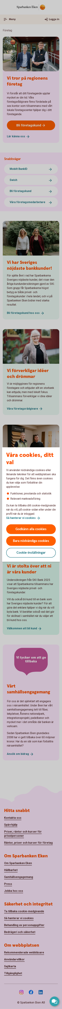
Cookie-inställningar (31, 552)
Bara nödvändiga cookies (31, 541)
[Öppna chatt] (54, 1001)
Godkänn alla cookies (31, 529)
